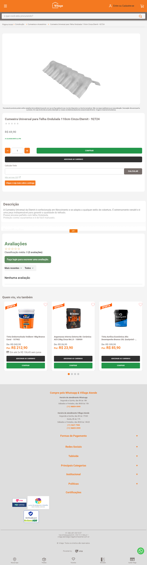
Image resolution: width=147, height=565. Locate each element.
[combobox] (73, 16)
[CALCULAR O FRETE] (133, 171)
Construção (19, 24)
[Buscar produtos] (141, 16)
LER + (73, 231)
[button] (20, 183)
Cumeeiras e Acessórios (37, 24)
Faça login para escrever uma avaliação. (28, 259)
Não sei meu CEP (11, 177)
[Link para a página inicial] (7, 25)
